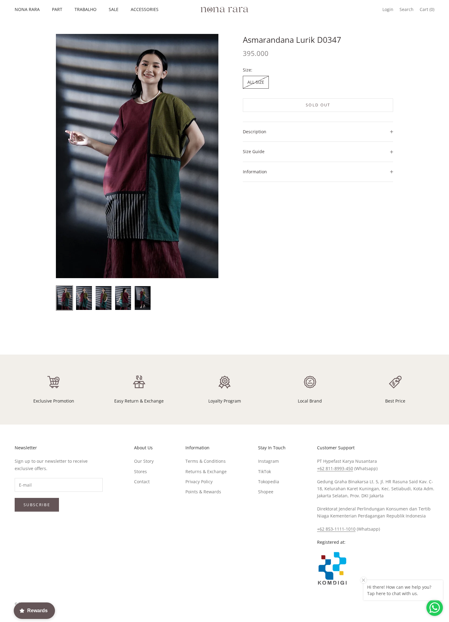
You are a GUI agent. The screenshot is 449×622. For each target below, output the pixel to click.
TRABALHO (86, 9)
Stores (140, 471)
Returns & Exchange (206, 471)
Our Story (144, 461)
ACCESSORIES (145, 9)
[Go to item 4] (123, 298)
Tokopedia (268, 481)
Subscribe (37, 504)
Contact (142, 481)
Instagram (268, 461)
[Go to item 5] (142, 298)
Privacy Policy (199, 481)
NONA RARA (27, 9)
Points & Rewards (203, 492)
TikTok (264, 471)
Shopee (265, 492)
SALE (114, 9)
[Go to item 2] (84, 298)
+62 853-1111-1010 (336, 529)
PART (57, 9)
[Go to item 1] (64, 298)
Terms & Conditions (205, 461)
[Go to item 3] (103, 298)
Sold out (318, 105)
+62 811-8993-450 (335, 468)
